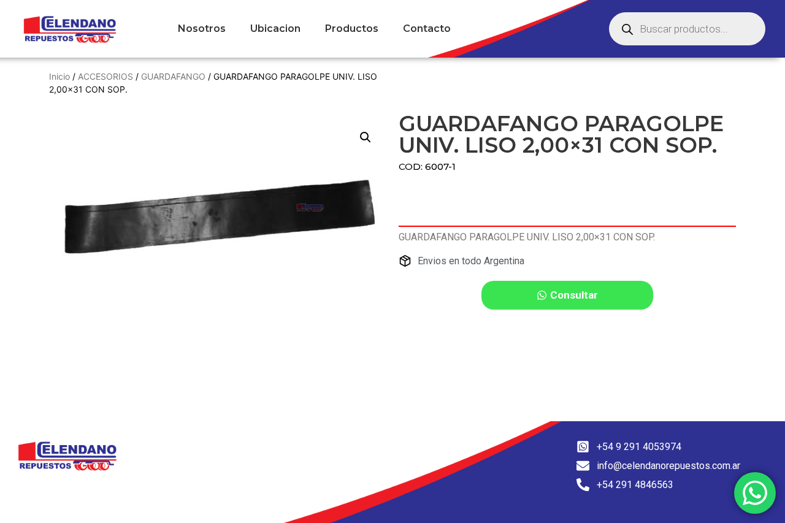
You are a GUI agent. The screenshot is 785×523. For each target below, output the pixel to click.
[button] (365, 137)
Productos (351, 28)
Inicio (59, 76)
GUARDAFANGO (173, 76)
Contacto (427, 28)
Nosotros (202, 28)
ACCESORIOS (105, 76)
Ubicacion (275, 28)
